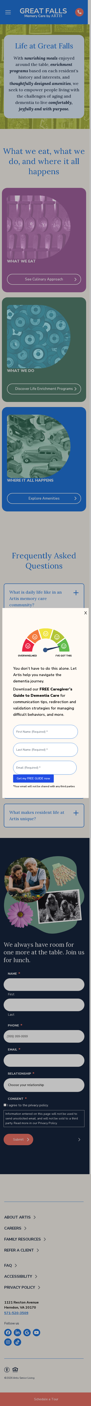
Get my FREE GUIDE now (33, 778)
